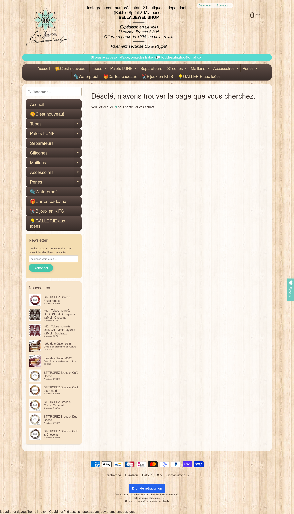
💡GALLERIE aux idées (199, 76)
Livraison (131, 475)
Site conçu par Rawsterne (147, 497)
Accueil (43, 68)
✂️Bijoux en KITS (157, 76)
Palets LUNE (123, 68)
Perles (251, 68)
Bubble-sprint (143, 494)
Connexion (205, 5)
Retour (147, 475)
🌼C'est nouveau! (71, 68)
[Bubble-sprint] (47, 27)
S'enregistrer (224, 5)
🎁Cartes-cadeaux (120, 76)
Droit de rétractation (147, 488)
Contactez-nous (177, 475)
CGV (159, 475)
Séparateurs (151, 68)
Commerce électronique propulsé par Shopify (147, 501)
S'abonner (41, 268)
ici (115, 107)
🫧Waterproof (86, 76)
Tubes (99, 68)
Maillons (200, 68)
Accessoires (226, 68)
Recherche (113, 475)
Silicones (177, 68)
